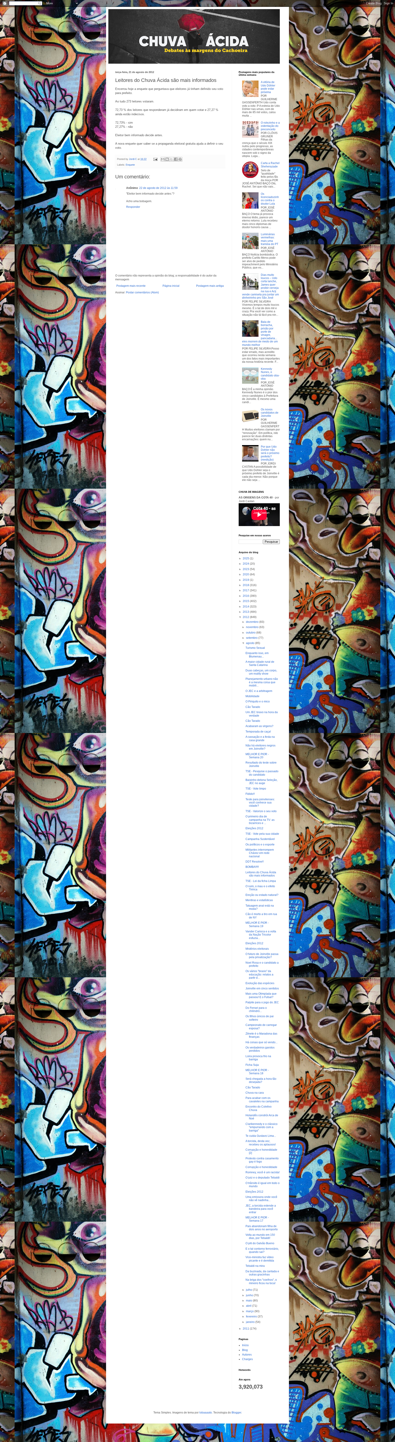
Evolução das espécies (260, 983)
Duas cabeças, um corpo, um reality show (261, 672)
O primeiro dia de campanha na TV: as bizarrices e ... (260, 820)
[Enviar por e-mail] (162, 159)
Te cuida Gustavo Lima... (261, 1135)
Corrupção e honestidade (261, 1167)
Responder (133, 207)
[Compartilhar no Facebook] (175, 159)
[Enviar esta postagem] (155, 159)
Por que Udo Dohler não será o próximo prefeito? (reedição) (270, 453)
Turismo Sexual (255, 647)
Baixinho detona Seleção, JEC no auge (262, 781)
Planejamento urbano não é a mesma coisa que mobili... (262, 682)
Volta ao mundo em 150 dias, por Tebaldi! (260, 1236)
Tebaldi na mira (255, 1265)
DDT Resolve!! (255, 861)
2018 (246, 585)
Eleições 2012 (254, 828)
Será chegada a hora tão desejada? (261, 1080)
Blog (245, 1350)
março (250, 1311)
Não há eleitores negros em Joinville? (260, 747)
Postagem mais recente (131, 285)
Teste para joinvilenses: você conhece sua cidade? (260, 803)
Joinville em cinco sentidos (262, 988)
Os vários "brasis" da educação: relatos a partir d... (259, 974)
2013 (246, 611)
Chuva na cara (255, 1092)
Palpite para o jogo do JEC (262, 1002)
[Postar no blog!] (167, 159)
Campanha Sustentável (260, 839)
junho (250, 1295)
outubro (251, 632)
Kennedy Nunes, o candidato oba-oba (270, 373)
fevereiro (252, 1316)
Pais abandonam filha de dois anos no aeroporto (262, 1228)
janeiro (250, 1322)
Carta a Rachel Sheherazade (270, 165)
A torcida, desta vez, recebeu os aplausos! (261, 1143)
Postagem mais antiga (210, 285)
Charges (247, 1359)
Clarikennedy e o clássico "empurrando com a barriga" (262, 1127)
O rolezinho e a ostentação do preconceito (270, 126)
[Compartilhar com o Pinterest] (180, 159)
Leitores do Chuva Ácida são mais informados (261, 874)
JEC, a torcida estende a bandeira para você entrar (261, 1209)
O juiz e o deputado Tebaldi (263, 1177)
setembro (252, 637)
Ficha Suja (252, 1065)
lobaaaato (205, 1412)
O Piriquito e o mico (258, 701)
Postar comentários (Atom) (142, 292)
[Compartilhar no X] (171, 159)
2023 (246, 569)
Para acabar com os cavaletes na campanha (262, 1099)
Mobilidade (252, 696)
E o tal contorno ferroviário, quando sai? (262, 1250)
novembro (252, 627)
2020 (246, 574)
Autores (247, 1354)
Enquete (130, 164)
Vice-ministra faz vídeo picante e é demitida (260, 1259)
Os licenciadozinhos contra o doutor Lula (270, 198)
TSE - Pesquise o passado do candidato (262, 773)
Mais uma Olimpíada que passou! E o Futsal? (261, 995)
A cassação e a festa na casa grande (260, 738)
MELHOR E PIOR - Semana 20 (257, 756)
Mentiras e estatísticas (259, 900)
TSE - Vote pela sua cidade (262, 833)
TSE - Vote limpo (256, 788)
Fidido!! (250, 793)
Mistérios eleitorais (257, 948)
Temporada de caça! (258, 731)
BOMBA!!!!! (252, 866)
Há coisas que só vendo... (262, 1042)
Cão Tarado (253, 707)
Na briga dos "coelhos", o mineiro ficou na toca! (261, 1281)
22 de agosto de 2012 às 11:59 (158, 188)
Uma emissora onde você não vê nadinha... (261, 1198)
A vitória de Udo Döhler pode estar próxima (268, 87)
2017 (246, 590)
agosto (250, 643)
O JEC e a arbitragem (259, 691)
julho (249, 1289)
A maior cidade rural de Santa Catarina (260, 663)
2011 (246, 1328)
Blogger (236, 1412)
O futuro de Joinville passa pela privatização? (262, 955)
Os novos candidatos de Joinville (269, 413)
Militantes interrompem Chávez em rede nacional (260, 853)
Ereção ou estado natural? (262, 895)
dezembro (252, 621)
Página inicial (171, 285)
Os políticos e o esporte (260, 844)
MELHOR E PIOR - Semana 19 (257, 924)
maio (249, 1300)
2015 (246, 601)
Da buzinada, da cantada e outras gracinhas (262, 1273)
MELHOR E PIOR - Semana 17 (257, 1219)
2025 (246, 558)
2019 (246, 579)
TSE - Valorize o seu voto (261, 811)
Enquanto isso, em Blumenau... (257, 655)
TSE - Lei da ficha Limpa (261, 881)
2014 (246, 606)
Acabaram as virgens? (259, 726)
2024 (246, 563)
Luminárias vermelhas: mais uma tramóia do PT (269, 239)
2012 (246, 617)
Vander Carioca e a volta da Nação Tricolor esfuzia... (261, 935)
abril (249, 1305)
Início (245, 1345)
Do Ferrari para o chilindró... (256, 1009)
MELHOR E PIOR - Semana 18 (257, 1072)
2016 (246, 595)
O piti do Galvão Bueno (260, 1243)
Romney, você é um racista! (263, 1172)
